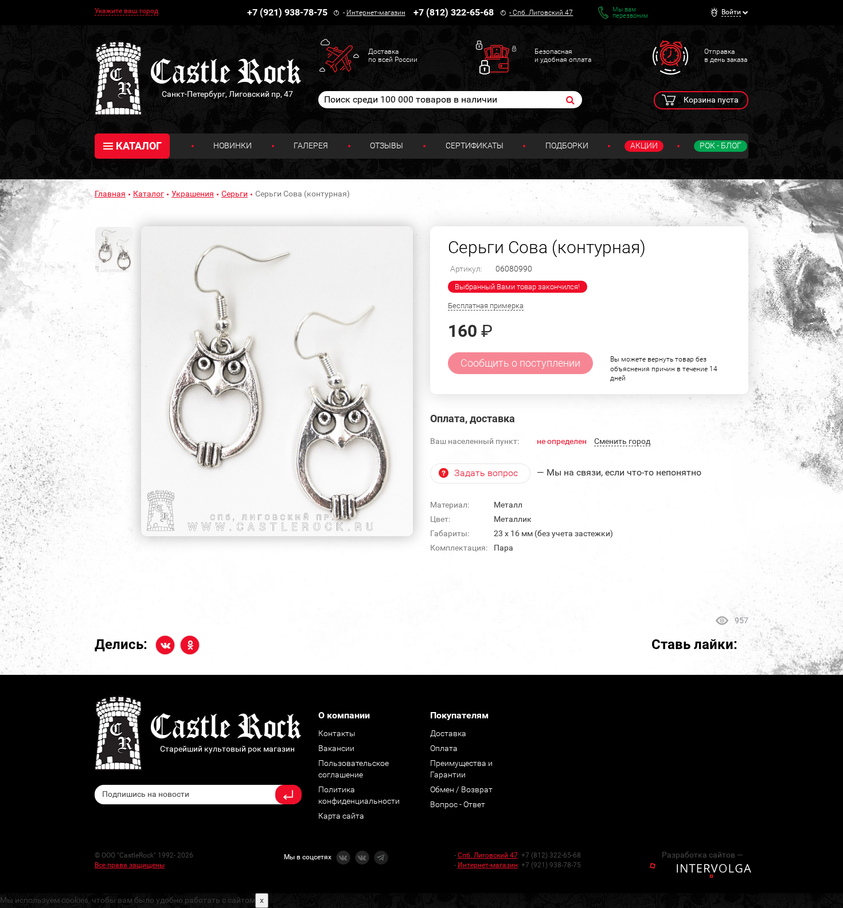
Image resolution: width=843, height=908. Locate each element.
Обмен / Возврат (461, 789)
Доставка (448, 733)
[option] (277, 381)
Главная (110, 193)
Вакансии (336, 748)
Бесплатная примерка (486, 305)
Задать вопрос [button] (486, 472)
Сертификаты (475, 145)
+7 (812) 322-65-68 (453, 12)
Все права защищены (130, 865)
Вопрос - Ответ (457, 804)
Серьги (234, 193)
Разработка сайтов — (702, 854)
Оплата (444, 748)
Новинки (232, 145)
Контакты (337, 733)
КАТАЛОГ (139, 146)
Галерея (311, 145)
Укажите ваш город (126, 11)
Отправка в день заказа (725, 56)
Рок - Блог (720, 145)
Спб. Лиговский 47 (543, 13)
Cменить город (622, 441)
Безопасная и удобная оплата (562, 56)
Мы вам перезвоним (630, 12)
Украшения (192, 193)
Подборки (566, 145)
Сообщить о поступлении (520, 363)
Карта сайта (341, 815)
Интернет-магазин (375, 13)
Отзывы (386, 145)
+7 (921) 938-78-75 (287, 12)
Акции (644, 145)
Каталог (148, 193)
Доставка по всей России (392, 56)
